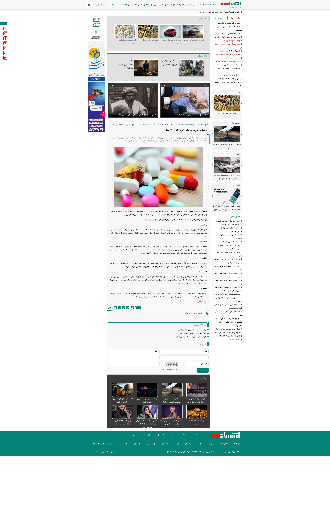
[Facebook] (119, 307)
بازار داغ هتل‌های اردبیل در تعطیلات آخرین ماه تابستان (227, 146)
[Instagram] (127, 307)
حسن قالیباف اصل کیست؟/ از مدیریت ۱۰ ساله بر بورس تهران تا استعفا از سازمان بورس (228, 298)
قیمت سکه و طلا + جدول (150, 40)
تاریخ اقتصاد (127, 4)
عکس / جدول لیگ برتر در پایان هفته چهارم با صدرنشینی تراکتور (134, 114)
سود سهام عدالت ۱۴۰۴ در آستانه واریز (227, 54)
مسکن (167, 4)
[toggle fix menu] (3, 23)
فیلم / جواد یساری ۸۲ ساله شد (197, 114)
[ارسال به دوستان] (155, 124)
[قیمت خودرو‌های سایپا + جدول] (193, 31)
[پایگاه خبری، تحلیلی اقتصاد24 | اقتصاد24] (226, 5)
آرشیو (177, 443)
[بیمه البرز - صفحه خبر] (96, 28)
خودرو (173, 4)
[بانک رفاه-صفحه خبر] (96, 119)
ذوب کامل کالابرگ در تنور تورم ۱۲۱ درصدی (170, 62)
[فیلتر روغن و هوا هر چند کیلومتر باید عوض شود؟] (121, 390)
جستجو (187, 443)
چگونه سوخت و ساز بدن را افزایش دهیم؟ (192, 329)
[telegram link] (5, 28)
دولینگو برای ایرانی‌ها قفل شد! (230, 75)
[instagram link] (5, 33)
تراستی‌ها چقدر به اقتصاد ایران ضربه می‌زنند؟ (126, 64)
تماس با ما (224, 443)
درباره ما (237, 443)
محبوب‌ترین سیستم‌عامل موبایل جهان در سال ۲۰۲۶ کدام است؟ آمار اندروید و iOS (227, 208)
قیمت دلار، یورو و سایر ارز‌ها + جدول (126, 41)
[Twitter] (115, 307)
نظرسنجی (137, 443)
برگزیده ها (235, 18)
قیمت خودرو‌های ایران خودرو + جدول (171, 41)
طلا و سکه (180, 4)
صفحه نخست (212, 4)
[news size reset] (166, 124)
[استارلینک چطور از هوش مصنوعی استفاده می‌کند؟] (171, 390)
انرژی (156, 4)
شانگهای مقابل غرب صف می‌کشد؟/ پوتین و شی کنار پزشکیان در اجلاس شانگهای (229, 322)
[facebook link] (5, 38)
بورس (161, 4)
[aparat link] (5, 48)
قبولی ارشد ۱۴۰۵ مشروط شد (230, 51)
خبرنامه (211, 443)
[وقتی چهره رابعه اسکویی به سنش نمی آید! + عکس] (121, 412)
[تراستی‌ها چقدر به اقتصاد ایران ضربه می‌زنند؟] (146, 68)
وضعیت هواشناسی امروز (231, 40)
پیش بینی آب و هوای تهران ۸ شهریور (227, 37)
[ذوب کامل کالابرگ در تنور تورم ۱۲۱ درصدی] (191, 68)
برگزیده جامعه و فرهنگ (187, 124)
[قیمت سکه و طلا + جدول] (147, 31)
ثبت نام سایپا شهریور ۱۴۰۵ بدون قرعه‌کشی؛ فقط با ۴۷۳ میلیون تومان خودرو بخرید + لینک (227, 178)
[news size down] (162, 124)
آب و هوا (165, 443)
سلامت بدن (198, 313)
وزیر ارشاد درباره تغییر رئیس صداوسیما (226, 65)
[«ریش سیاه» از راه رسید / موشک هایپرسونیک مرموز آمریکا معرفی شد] (195, 390)
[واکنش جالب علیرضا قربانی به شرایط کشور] (146, 390)
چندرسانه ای (148, 4)
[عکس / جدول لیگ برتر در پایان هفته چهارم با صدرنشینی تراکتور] (133, 102)
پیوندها (199, 443)
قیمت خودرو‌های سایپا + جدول (194, 40)
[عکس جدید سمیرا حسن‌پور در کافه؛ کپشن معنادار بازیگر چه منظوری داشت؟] (146, 412)
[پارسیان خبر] (96, 61)
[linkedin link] (5, 53)
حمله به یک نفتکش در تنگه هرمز (228, 23)
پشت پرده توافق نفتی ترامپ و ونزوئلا (227, 61)
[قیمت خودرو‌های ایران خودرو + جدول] (170, 31)
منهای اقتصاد (137, 4)
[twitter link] (5, 43)
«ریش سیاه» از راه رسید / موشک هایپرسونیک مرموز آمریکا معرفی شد (196, 402)
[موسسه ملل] (96, 94)
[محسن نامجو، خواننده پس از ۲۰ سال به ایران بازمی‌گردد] (171, 412)
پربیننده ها (218, 18)
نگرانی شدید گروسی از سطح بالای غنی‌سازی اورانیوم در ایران (217, 12)
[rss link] (5, 57)
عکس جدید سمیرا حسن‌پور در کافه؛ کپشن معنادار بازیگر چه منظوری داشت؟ (146, 424)
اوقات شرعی (151, 443)
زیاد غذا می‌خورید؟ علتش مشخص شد (193, 333)
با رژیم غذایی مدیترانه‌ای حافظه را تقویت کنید (190, 336)
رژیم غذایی (188, 313)
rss (126, 443)
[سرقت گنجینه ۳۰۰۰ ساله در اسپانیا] (195, 412)
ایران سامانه (100, 451)
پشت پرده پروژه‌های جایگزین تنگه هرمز (226, 58)
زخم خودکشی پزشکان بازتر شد (229, 79)
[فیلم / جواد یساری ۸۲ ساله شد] (185, 102)
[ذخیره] (158, 124)
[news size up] (171, 124)
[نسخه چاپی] (151, 124)
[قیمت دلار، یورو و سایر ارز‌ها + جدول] (125, 31)
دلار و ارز (189, 4)
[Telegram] (123, 307)
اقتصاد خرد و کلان (199, 4)
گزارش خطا (132, 307)
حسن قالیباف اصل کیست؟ (231, 33)
